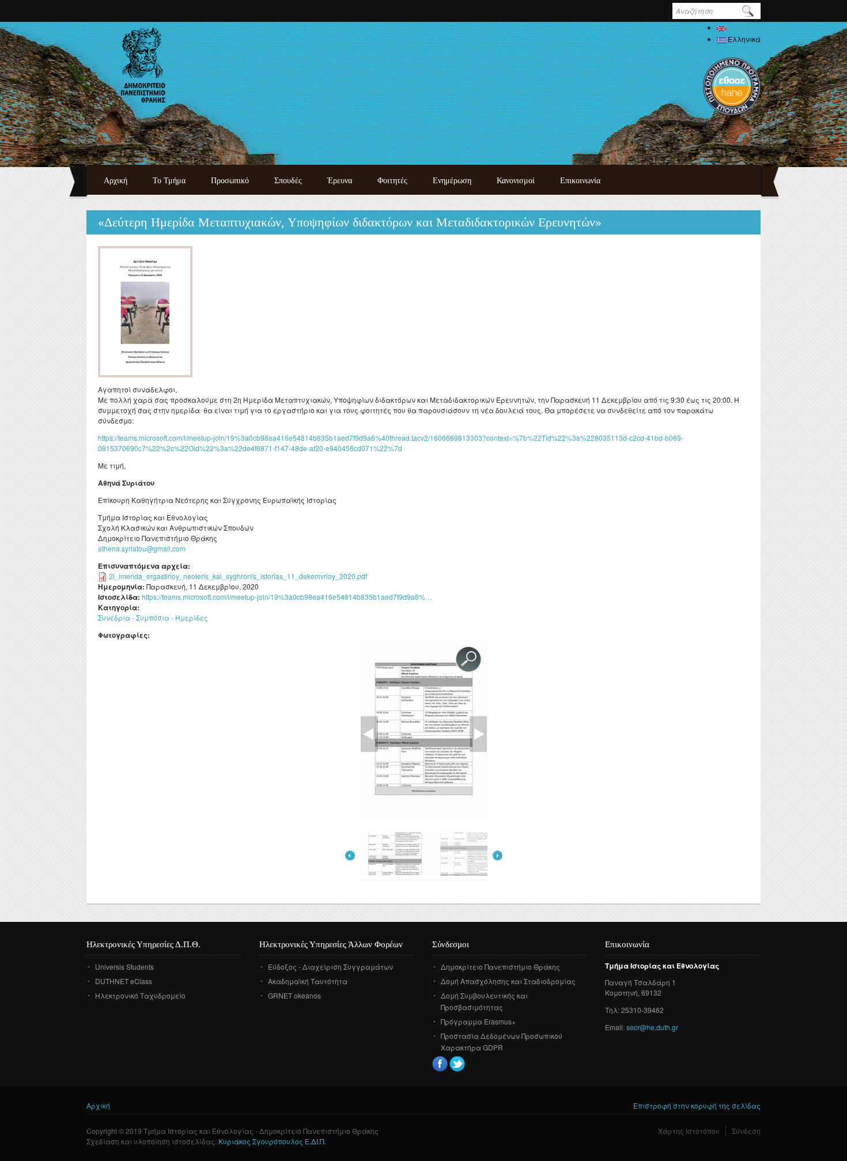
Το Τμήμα (169, 180)
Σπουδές (288, 180)
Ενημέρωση (452, 180)
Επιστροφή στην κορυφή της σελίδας (697, 1105)
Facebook (440, 1064)
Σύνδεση (746, 1131)
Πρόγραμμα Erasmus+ (478, 1021)
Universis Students (124, 966)
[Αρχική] (143, 65)
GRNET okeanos (294, 995)
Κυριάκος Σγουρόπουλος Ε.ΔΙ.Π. (272, 1141)
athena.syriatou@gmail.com (142, 548)
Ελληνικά (743, 39)
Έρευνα (339, 180)
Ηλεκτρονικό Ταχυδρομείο (140, 995)
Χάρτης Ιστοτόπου (689, 1131)
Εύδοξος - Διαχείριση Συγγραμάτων (330, 966)
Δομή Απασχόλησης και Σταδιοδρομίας (508, 981)
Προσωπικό (230, 180)
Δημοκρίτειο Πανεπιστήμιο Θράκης (500, 966)
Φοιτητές (392, 180)
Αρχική (115, 180)
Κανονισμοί (516, 180)
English (738, 27)
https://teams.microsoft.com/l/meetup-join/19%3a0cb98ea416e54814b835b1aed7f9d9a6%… (287, 597)
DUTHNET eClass (123, 981)
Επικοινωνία (580, 180)
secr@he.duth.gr (652, 1027)
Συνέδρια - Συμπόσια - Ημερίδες (153, 617)
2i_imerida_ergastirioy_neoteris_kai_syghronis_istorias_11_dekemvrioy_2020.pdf (238, 576)
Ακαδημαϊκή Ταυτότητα (307, 981)
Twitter (457, 1064)
